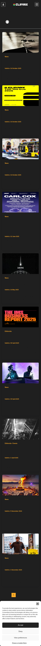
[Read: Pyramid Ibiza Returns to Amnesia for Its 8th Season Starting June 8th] (20, 429)
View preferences (20, 638)
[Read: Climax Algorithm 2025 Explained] (20, 95)
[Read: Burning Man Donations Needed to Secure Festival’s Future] (20, 485)
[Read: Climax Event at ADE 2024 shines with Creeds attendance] (20, 544)
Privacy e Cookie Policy (19, 643)
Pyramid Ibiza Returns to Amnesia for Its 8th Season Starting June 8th (18, 450)
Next (21, 599)
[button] (37, 604)
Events (15, 443)
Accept (20, 625)
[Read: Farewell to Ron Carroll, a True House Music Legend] (20, 42)
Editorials (8, 331)
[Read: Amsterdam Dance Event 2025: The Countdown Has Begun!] (20, 149)
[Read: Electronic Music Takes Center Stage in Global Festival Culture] (20, 317)
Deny (21, 631)
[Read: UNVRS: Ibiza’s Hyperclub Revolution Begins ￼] (20, 263)
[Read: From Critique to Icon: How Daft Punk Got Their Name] (20, 373)
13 (27, 595)
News (7, 56)
